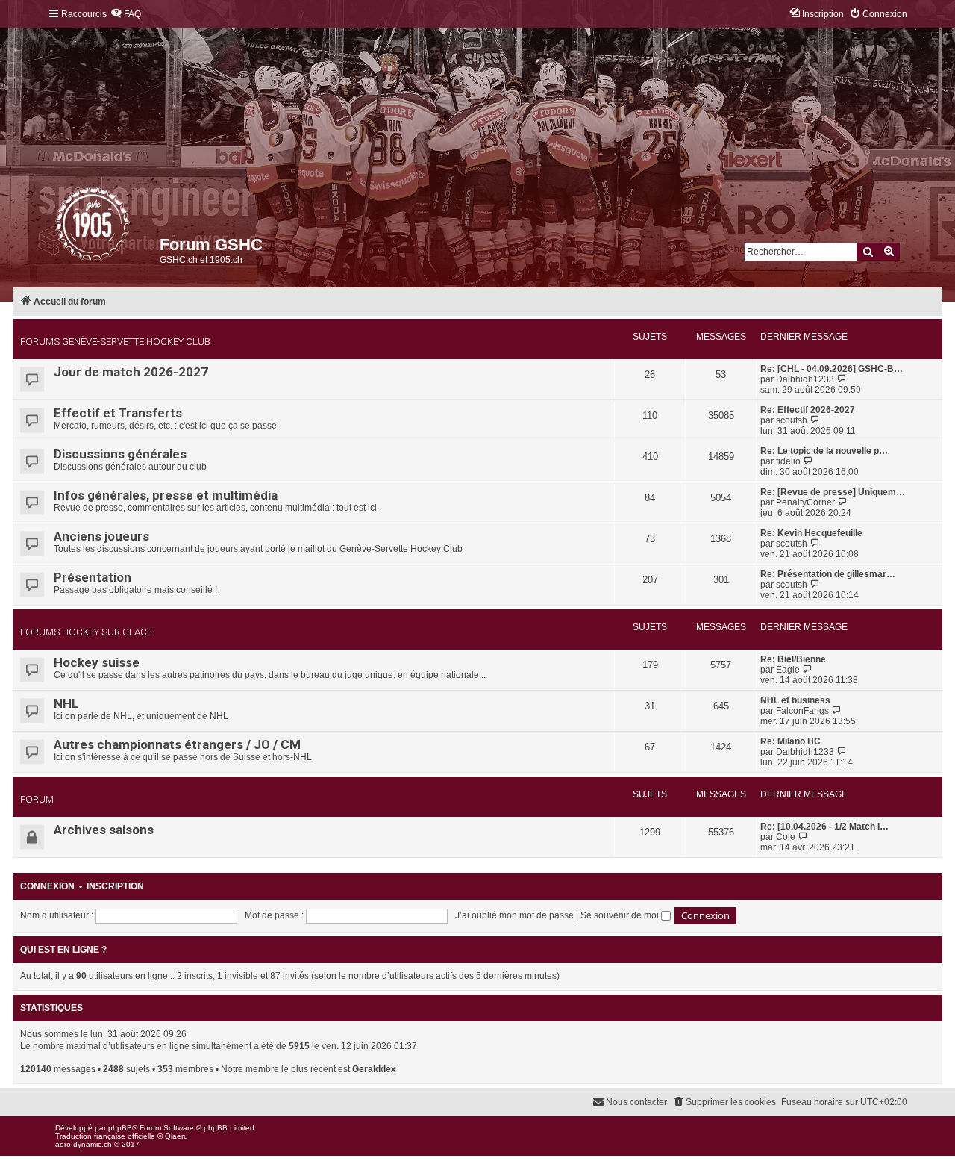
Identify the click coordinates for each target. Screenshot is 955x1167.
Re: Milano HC (790, 741)
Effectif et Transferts (118, 412)
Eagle (788, 670)
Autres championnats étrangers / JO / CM (177, 744)
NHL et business (795, 700)
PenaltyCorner (805, 502)
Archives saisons (104, 829)
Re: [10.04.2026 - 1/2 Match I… (824, 826)
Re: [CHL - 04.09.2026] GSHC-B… (831, 369)
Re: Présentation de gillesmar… (827, 574)
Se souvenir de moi (620, 915)
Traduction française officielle (105, 1136)
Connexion (47, 886)
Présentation (92, 577)
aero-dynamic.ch (83, 1144)
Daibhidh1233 (805, 379)
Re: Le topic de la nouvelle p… (824, 451)
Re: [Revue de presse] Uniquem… (832, 492)
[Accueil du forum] (56, 227)
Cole (785, 837)
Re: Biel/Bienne (793, 659)
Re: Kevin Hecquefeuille (811, 533)
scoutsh (791, 420)
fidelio (788, 461)
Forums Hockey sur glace (86, 632)
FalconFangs (802, 711)
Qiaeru (176, 1136)
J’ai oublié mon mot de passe (514, 915)
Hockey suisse (97, 662)
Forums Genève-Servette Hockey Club (115, 341)
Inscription (115, 886)
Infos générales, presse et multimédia (166, 495)
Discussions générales (120, 453)
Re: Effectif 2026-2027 (807, 410)
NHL (66, 703)
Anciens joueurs (101, 536)
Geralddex (374, 1069)
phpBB (120, 1128)
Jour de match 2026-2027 (131, 371)
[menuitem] (125, 14)
